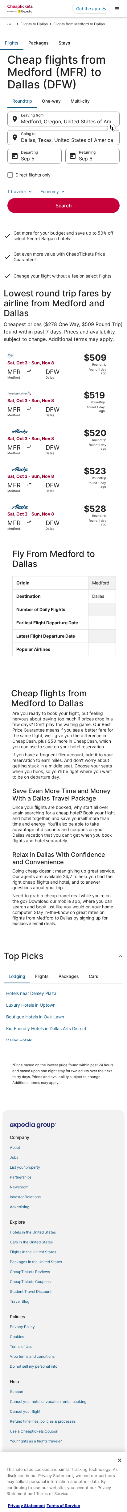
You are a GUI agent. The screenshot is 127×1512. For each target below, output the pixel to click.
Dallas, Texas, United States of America (67, 140)
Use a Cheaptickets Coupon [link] (34, 1431)
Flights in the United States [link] (33, 1252)
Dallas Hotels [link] (19, 1040)
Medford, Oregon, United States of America (70, 121)
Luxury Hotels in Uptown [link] (30, 1005)
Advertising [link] (19, 1206)
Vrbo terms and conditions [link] (32, 1356)
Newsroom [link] (19, 1187)
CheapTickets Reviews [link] (30, 1271)
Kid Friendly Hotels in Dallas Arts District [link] (46, 1028)
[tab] (11, 43)
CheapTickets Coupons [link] (30, 1281)
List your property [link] (25, 1167)
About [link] (15, 1147)
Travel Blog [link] (19, 1301)
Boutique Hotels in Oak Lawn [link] (35, 1016)
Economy (49, 191)
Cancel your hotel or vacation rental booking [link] (48, 1401)
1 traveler (16, 191)
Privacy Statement (26, 1505)
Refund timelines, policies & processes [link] (43, 1421)
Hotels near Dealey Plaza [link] (31, 993)
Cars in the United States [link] (31, 1242)
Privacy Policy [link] (22, 1326)
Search (63, 205)
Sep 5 (28, 158)
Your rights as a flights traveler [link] (36, 1441)
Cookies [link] (17, 1336)
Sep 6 (85, 158)
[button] (63, 956)
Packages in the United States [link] (36, 1261)
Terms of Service (63, 1505)
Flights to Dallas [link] (34, 24)
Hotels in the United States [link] (33, 1232)
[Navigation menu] (116, 8)
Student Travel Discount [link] (30, 1291)
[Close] (119, 1460)
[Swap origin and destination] (111, 128)
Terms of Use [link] (21, 1346)
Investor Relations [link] (25, 1197)
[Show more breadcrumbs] (9, 24)
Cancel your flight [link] (25, 1411)
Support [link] (16, 1391)
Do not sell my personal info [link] (33, 1366)
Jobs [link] (14, 1157)
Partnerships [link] (20, 1177)
